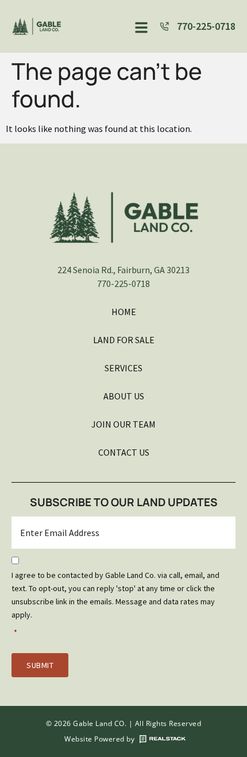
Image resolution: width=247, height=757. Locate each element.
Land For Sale (124, 339)
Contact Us (123, 452)
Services (123, 368)
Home (123, 311)
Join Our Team (123, 424)
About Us (123, 396)
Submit (39, 665)
